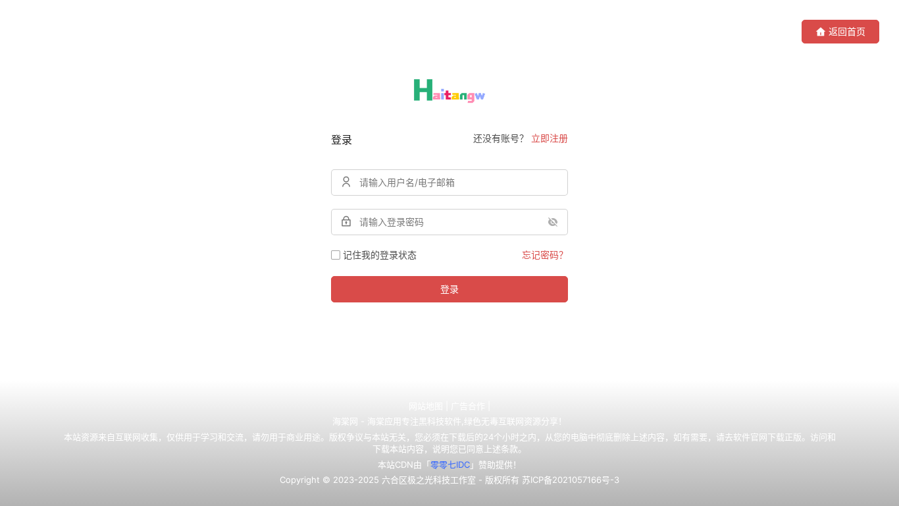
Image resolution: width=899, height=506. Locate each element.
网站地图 (426, 406)
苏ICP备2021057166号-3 (570, 479)
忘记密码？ (545, 254)
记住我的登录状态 (380, 254)
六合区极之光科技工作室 (429, 479)
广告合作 (468, 406)
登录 (449, 289)
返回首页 (847, 31)
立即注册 (549, 138)
